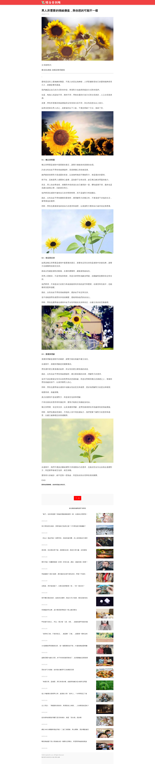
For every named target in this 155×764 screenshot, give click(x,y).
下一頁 (77, 498)
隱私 (56, 757)
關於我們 (44, 757)
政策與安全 (49, 757)
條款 (53, 757)
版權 (59, 757)
